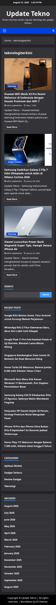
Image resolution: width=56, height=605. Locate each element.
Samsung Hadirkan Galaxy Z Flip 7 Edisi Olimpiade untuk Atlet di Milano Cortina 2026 (28, 150)
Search (8, 286)
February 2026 (12, 546)
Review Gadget (12, 479)
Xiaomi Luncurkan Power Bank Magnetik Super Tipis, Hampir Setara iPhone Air (28, 222)
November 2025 (13, 566)
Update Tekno (28, 13)
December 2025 (13, 560)
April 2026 (10, 533)
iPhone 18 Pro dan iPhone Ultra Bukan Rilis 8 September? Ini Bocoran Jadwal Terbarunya (26, 430)
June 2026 (9, 519)
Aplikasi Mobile (13, 465)
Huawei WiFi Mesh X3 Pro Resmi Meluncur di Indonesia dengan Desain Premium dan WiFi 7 (28, 74)
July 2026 (9, 512)
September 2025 (13, 580)
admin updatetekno (14, 105)
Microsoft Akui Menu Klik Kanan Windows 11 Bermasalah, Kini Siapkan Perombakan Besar (26, 383)
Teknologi (12, 86)
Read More (13, 128)
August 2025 (11, 586)
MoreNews (26, 601)
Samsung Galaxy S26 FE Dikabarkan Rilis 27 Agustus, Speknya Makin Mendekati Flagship (27, 398)
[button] (4, 31)
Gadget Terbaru (14, 162)
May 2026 (9, 526)
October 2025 (11, 573)
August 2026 (11, 506)
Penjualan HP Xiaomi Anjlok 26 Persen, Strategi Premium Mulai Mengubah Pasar (26, 414)
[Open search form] (53, 30)
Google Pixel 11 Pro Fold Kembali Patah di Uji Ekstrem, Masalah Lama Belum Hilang (28, 343)
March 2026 (10, 539)
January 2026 (11, 553)
